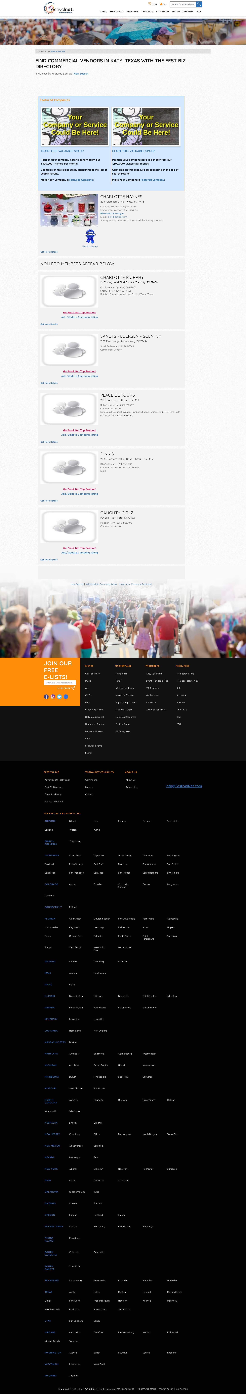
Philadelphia (124, 1226)
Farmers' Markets (94, 731)
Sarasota (172, 936)
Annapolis (74, 1053)
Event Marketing (53, 794)
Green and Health (94, 709)
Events (89, 666)
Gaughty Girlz (117, 512)
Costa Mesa (75, 855)
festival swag (123, 724)
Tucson (73, 829)
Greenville (99, 1252)
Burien (97, 1352)
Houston (122, 1300)
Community (91, 779)
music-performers (125, 695)
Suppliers (181, 695)
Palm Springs (76, 864)
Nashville (172, 1280)
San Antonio (100, 1309)
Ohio (48, 1180)
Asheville (73, 1099)
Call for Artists (92, 673)
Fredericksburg (102, 1300)
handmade (121, 673)
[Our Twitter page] (59, 696)
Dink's (107, 453)
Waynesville (51, 1111)
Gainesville (172, 918)
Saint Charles (149, 996)
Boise (72, 984)
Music (88, 680)
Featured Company (81, 179)
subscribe (64, 688)
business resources (126, 717)
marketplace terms (146, 1389)
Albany (73, 1168)
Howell (121, 1065)
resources (147, 11)
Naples (171, 927)
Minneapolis (100, 1076)
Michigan (51, 1065)
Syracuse (172, 1168)
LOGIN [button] (154, 4)
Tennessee (52, 1280)
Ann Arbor (74, 1065)
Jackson (73, 1375)
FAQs (179, 724)
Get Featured (153, 695)
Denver (146, 884)
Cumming (99, 961)
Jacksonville (51, 927)
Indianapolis (124, 1007)
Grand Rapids (101, 1065)
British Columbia (51, 842)
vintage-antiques (125, 688)
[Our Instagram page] (53, 696)
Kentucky (51, 1019)
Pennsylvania (54, 1226)
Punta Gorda (125, 936)
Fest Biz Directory (54, 787)
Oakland (49, 864)
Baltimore (99, 1053)
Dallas (48, 1300)
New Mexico (52, 1145)
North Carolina (51, 1101)
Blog (199, 11)
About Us (131, 772)
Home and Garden (95, 724)
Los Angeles (173, 855)
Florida (50, 918)
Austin (72, 1292)
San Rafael (124, 872)
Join (179, 688)
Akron (72, 1180)
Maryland (51, 1053)
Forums (89, 787)
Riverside (123, 864)
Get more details (49, 251)
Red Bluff (98, 864)
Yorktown (74, 1341)
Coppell (147, 1292)
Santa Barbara (150, 872)
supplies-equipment (126, 702)
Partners (181, 702)
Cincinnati (98, 1180)
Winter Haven (125, 947)
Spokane (172, 1352)
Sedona (49, 829)
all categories (123, 731)
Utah (48, 1320)
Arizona (50, 821)
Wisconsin (52, 1364)
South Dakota (49, 1267)
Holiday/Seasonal (94, 717)
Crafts (88, 695)
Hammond (75, 1030)
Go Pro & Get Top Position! (79, 312)
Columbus (123, 1180)
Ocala (48, 936)
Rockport (74, 1309)
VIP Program (153, 688)
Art (86, 688)
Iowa (48, 973)
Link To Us (182, 709)
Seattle (146, 1352)
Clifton (97, 1134)
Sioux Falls (74, 1266)
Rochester (148, 1168)
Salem (121, 1214)
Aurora (72, 884)
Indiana (50, 1007)
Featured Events (93, 745)
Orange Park (76, 936)
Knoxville (123, 1280)
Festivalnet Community (99, 772)
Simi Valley (173, 872)
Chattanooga (76, 1280)
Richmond (172, 1332)
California (52, 855)
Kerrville (147, 1300)
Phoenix (122, 821)
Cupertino (99, 855)
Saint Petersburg (148, 937)
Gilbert (72, 821)
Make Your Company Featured (135, 584)
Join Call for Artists (156, 709)
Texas (48, 1292)
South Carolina (51, 1253)
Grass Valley (125, 855)
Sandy (97, 1320)
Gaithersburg (125, 1053)
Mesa (96, 821)
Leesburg (99, 927)
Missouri (51, 1088)
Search (89, 753)
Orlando (98, 936)
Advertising (132, 787)
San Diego (50, 872)
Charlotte (98, 1099)
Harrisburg (99, 1226)
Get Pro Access (90, 246)
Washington (53, 1352)
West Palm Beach (99, 948)
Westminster (149, 1053)
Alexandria (74, 1332)
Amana (73, 973)
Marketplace (117, 11)
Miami (146, 927)
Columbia (74, 1252)
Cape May (74, 1134)
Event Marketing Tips (157, 680)
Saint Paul (123, 1076)
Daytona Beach (102, 918)
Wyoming (51, 1375)
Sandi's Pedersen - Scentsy (130, 336)
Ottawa (73, 1203)
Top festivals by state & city (62, 813)
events (103, 11)
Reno (96, 1157)
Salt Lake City (76, 1320)
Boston (73, 1042)
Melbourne (123, 927)
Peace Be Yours (117, 395)
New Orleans (100, 1030)
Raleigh (171, 1099)
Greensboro (149, 1099)
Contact (89, 794)
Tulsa (96, 1191)
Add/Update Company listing (79, 317)
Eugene (73, 1214)
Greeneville (99, 1280)
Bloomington (76, 996)
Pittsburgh (148, 1226)
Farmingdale (125, 1134)
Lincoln (73, 1122)
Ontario (50, 1203)
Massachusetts (54, 1042)
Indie (87, 738)
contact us (182, 1389)
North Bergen (150, 1134)
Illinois (50, 996)
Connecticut (53, 907)
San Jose (98, 872)
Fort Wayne (100, 1007)
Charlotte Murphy (122, 277)
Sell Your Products (54, 801)
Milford (73, 907)
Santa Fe (98, 1145)
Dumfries (98, 1332)
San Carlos (173, 864)
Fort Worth (74, 1300)
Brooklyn (98, 1168)
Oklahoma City (77, 1191)
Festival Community (182, 11)
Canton (122, 1292)
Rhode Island (49, 1239)
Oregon (50, 1214)
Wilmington (75, 1111)
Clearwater (75, 918)
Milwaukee (74, 1364)
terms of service (125, 1389)
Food (88, 702)
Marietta (122, 961)
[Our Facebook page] (46, 696)
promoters (133, 11)
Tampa (48, 947)
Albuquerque (76, 1145)
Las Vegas (74, 1157)
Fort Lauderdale (126, 918)
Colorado (51, 884)
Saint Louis (99, 1088)
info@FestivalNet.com (184, 786)
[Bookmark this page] (66, 696)
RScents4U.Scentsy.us (112, 213)
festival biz (162, 11)
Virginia (50, 1332)
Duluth (72, 1076)
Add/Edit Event (154, 673)
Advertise (151, 702)
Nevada (49, 1157)
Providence (75, 1238)
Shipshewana (150, 1007)
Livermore (148, 855)
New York (51, 1168)
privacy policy (166, 1389)
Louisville (98, 1019)
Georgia (50, 961)
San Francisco (76, 872)
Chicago (98, 996)
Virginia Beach (52, 1341)
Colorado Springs (123, 885)
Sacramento (149, 864)
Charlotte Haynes (121, 196)
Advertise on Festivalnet (57, 779)
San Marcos (124, 1309)
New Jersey (52, 1134)
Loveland (50, 895)
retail (119, 680)
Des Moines (100, 973)
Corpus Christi (174, 1292)
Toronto (98, 1203)
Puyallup (123, 1352)
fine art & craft (124, 709)
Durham (122, 1099)
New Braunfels (52, 1309)
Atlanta (73, 961)
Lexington (74, 1019)
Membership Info (185, 673)
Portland (98, 1214)
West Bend (99, 1364)
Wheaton (172, 996)
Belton (97, 1292)
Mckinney (172, 1300)
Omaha (98, 1122)
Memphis (147, 1280)
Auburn (73, 1352)
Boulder (98, 884)
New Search (81, 73)
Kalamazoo (149, 1065)
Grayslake (123, 996)
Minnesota (52, 1076)
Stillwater (147, 1076)
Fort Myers (148, 918)
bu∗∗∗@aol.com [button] (117, 216)
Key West (74, 927)
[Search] (199, 4)
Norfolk (147, 1332)
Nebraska (51, 1122)
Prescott (147, 821)
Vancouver (75, 841)
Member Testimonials (187, 680)
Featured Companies (55, 100)
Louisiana (51, 1030)
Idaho (48, 984)
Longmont (172, 884)
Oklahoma (51, 1191)
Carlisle (73, 1226)
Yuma (97, 829)
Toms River (173, 1134)
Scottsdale (172, 821)
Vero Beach (75, 947)
